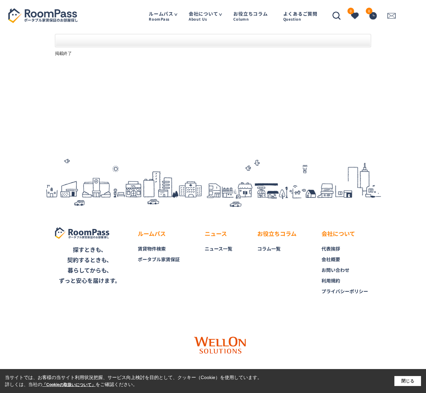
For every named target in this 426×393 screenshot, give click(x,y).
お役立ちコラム (250, 16)
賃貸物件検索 (152, 248)
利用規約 (330, 280)
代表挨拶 (330, 248)
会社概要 (330, 259)
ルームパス (161, 16)
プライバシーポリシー (344, 291)
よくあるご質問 (300, 16)
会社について (203, 16)
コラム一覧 (269, 248)
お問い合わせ (335, 270)
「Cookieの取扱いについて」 (69, 384)
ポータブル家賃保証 (159, 259)
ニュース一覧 (218, 248)
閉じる (407, 380)
